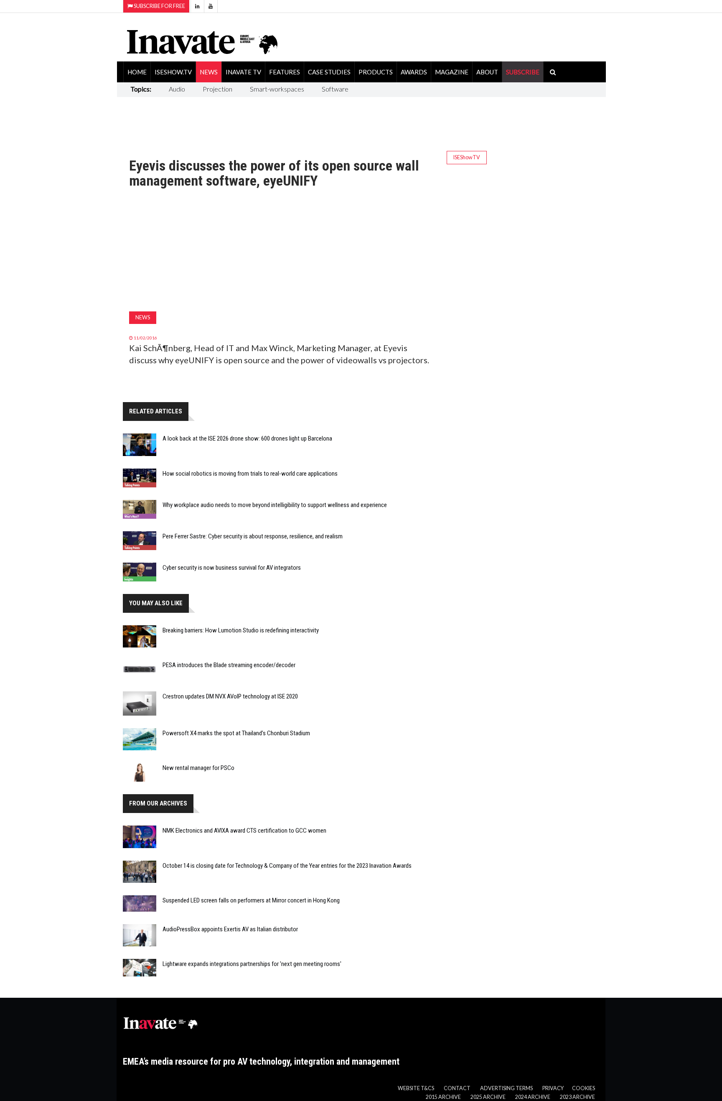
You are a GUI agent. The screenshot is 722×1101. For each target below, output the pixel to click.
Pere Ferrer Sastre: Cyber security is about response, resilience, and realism (253, 536)
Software (335, 89)
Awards (414, 72)
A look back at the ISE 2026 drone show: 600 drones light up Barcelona (247, 438)
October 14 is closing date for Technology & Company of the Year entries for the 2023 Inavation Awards (287, 865)
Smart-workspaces (277, 89)
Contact (457, 1088)
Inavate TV (243, 72)
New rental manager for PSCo (198, 768)
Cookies (583, 1088)
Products (375, 72)
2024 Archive (532, 1097)
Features (284, 72)
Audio (177, 89)
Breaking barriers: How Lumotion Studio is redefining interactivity (241, 630)
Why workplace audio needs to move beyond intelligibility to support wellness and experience (275, 505)
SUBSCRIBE (522, 72)
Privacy (553, 1088)
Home (137, 72)
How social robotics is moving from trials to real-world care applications (250, 473)
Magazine (451, 72)
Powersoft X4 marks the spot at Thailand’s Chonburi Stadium (236, 733)
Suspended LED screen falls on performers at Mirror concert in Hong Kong (251, 900)
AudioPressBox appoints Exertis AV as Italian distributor (230, 929)
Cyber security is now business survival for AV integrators (232, 567)
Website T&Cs (416, 1088)
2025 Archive (488, 1097)
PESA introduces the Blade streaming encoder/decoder (229, 665)
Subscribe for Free (159, 6)
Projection (217, 89)
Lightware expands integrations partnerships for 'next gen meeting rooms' (252, 964)
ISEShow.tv (173, 72)
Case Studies (329, 72)
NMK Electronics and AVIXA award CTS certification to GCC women (244, 830)
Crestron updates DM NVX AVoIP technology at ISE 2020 (230, 696)
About (487, 72)
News (209, 72)
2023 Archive (577, 1097)
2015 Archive (443, 1097)
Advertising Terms (506, 1088)
